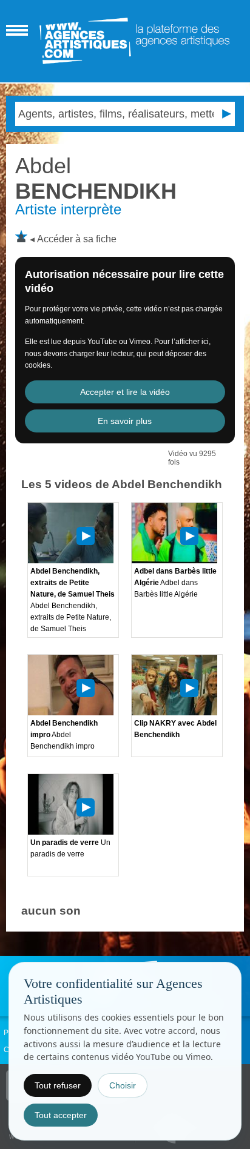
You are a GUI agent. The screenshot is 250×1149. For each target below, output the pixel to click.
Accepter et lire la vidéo (125, 392)
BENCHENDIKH (96, 178)
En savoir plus (125, 421)
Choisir (122, 1085)
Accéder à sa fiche (77, 239)
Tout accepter (61, 1115)
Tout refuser (58, 1085)
